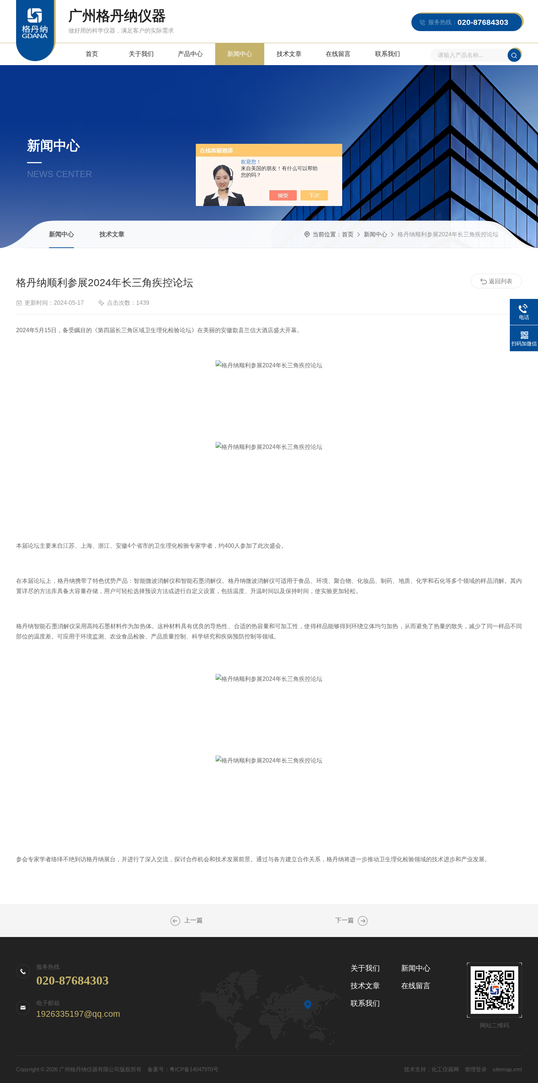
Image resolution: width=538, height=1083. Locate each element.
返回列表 (500, 281)
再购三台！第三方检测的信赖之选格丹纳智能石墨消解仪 (175, 921)
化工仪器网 (445, 1069)
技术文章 (289, 53)
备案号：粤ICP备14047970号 (182, 1069)
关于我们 (141, 53)
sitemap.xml (507, 1069)
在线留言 (338, 53)
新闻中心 (239, 53)
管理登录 (476, 1069)
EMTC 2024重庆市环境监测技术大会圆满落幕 (363, 921)
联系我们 (387, 53)
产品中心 (190, 53)
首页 (92, 53)
